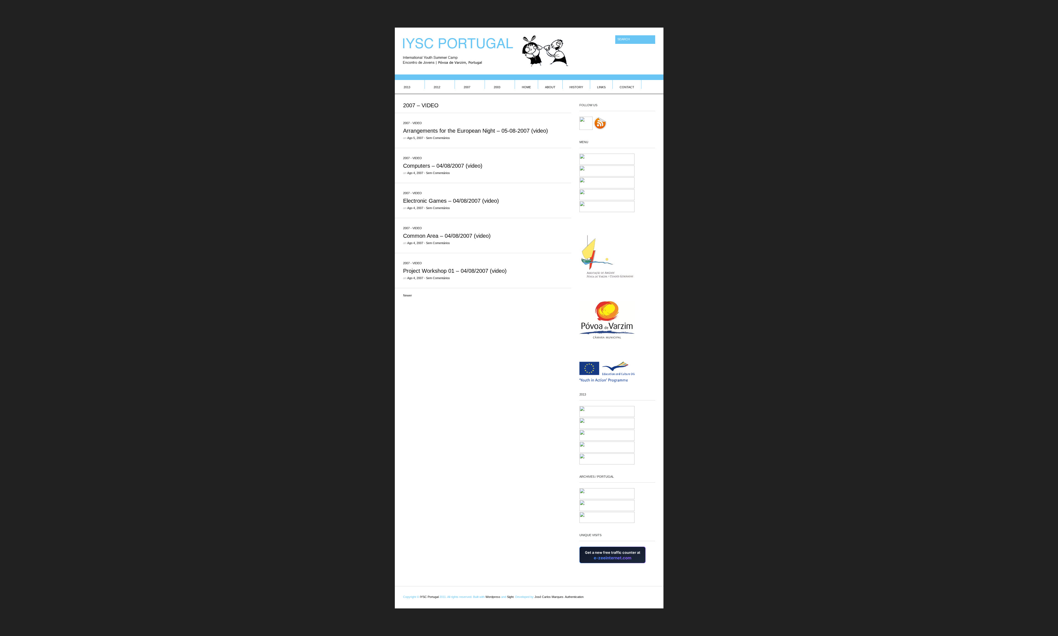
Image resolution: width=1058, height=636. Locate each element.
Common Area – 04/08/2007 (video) (447, 236)
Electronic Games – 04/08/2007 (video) (451, 201)
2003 (497, 87)
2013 (407, 87)
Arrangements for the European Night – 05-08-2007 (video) (475, 131)
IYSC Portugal (429, 596)
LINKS (601, 87)
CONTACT (627, 87)
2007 (467, 87)
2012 (437, 87)
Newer (407, 295)
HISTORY (576, 87)
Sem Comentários (438, 138)
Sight (510, 596)
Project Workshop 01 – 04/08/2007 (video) (455, 271)
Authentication (574, 596)
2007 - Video (412, 123)
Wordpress (492, 596)
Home (526, 87)
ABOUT (550, 87)
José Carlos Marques (549, 596)
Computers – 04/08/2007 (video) (442, 166)
